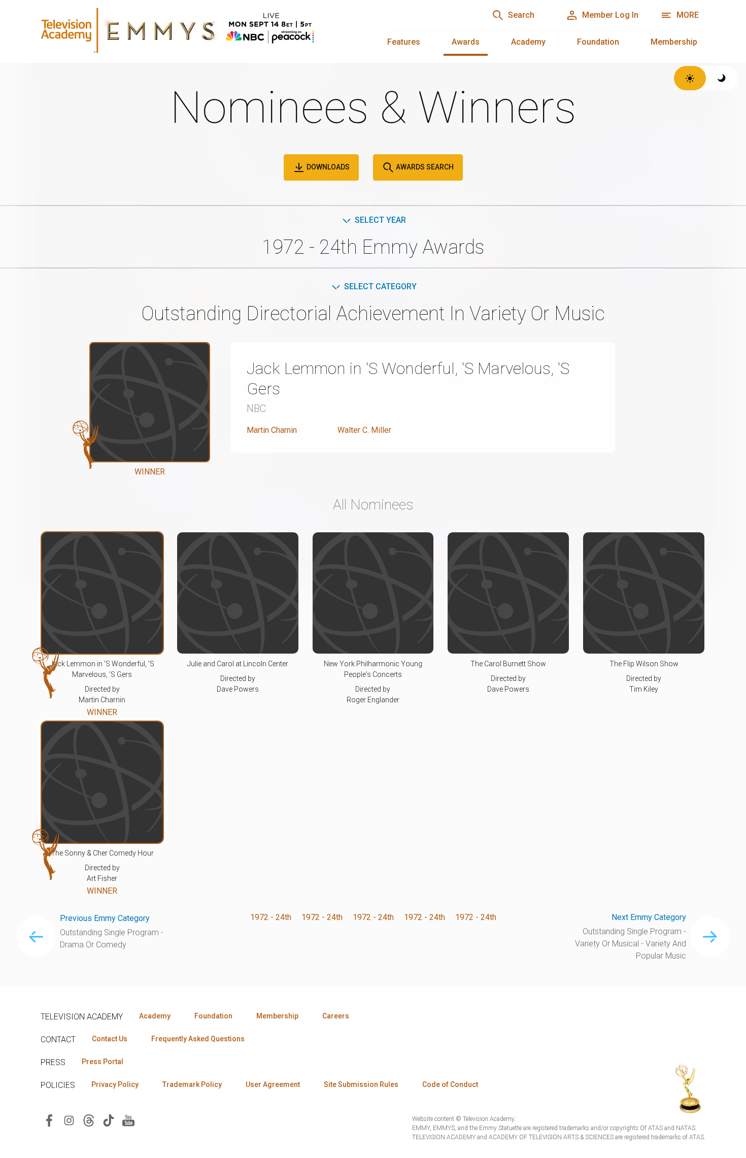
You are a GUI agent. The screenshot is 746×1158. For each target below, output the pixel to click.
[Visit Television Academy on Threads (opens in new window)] (88, 1120)
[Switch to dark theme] (722, 78)
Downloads (327, 167)
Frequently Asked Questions (198, 1039)
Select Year (380, 220)
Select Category (380, 286)
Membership (674, 42)
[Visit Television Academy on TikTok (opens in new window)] (108, 1120)
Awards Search (424, 167)
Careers (335, 1016)
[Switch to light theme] (690, 78)
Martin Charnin (272, 430)
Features (403, 42)
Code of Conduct (450, 1084)
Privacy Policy (115, 1084)
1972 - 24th (270, 917)
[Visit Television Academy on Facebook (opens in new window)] (49, 1120)
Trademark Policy (192, 1084)
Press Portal (102, 1062)
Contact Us (109, 1039)
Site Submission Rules (361, 1084)
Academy (528, 42)
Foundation (598, 42)
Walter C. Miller (364, 430)
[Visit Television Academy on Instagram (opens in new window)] (69, 1120)
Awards (466, 42)
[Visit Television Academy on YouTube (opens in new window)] (128, 1120)
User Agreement (273, 1084)
